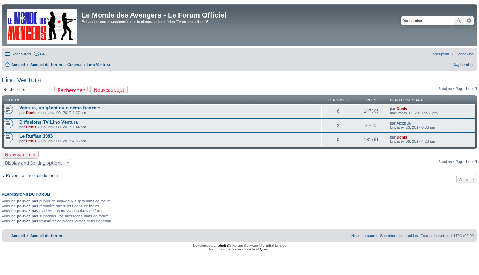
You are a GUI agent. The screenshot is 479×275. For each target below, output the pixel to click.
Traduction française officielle (231, 249)
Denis (31, 112)
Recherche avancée (469, 20)
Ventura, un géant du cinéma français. (60, 107)
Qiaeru (265, 249)
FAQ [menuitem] (44, 54)
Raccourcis (21, 54)
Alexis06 (404, 123)
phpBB (223, 245)
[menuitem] (465, 54)
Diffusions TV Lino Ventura (48, 122)
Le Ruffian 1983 (36, 136)
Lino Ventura (21, 80)
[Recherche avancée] (89, 90)
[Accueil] (43, 25)
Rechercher (459, 20)
